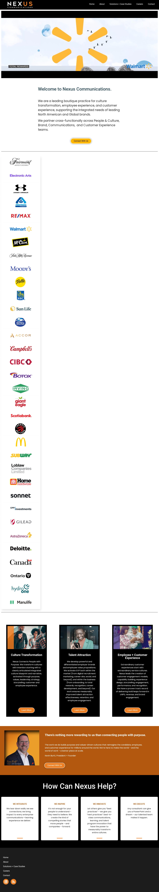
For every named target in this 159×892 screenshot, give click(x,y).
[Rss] (13, 882)
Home (91, 4)
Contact (151, 4)
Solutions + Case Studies (120, 4)
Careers (139, 4)
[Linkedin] (6, 882)
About (102, 4)
